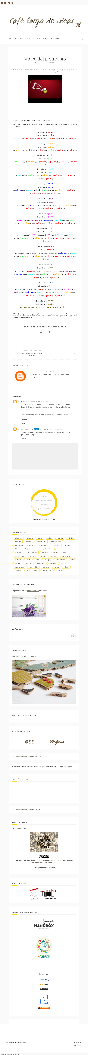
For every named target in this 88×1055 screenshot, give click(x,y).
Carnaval (18, 542)
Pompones (28, 563)
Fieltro (67, 545)
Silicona (46, 567)
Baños (49, 538)
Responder (23, 423)
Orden (28, 560)
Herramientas (32, 552)
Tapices (18, 571)
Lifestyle (33, 556)
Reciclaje (52, 563)
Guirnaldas (48, 549)
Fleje (26, 549)
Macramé (53, 556)
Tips (27, 571)
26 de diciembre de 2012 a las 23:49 (50, 429)
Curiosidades (19, 545)
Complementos (41, 542)
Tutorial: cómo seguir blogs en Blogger (26, 809)
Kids (64, 552)
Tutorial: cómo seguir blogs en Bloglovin (27, 756)
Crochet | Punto (56, 542)
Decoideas (32, 545)
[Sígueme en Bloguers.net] (44, 1004)
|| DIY (33, 38)
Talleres (66, 567)
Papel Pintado (60, 560)
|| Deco (27, 38)
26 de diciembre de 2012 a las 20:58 (36, 401)
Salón (62, 563)
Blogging (60, 538)
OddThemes (78, 1046)
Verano (35, 571)
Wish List (59, 571)
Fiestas (17, 549)
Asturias (30, 538)
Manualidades (66, 556)
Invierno (45, 552)
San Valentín (19, 567)
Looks (43, 556)
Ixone (23, 401)
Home (9, 38)
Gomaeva (36, 549)
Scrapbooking (33, 567)
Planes (17, 563)
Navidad (18, 560)
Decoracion (45, 545)
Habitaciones (61, 549)
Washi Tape (47, 571)
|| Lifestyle (17, 38)
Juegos (55, 552)
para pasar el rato (28, 656)
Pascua (72, 560)
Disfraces (57, 545)
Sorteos (56, 567)
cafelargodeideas (27, 429)
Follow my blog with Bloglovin (9, 1054)
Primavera (41, 563)
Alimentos (18, 538)
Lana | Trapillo (20, 556)
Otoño (37, 560)
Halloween (19, 552)
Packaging (47, 560)
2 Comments (51, 62)
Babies (40, 538)
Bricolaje (71, 538)
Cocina (28, 542)
